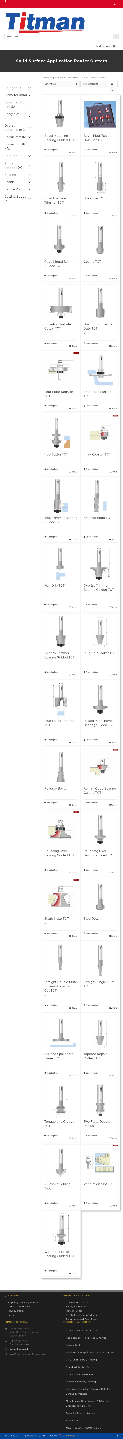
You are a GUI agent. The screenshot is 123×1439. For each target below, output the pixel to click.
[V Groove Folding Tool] (61, 1163)
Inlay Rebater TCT (97, 454)
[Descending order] (77, 84)
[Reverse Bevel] (61, 767)
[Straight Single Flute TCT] (100, 960)
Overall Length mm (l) (15, 128)
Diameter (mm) (15, 95)
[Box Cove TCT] (100, 177)
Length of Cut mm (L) (15, 105)
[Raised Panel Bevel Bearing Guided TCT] (100, 699)
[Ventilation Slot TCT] (100, 1163)
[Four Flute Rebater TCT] (61, 370)
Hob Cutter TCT (56, 454)
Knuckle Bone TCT (98, 518)
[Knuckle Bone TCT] (100, 496)
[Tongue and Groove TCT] (61, 1100)
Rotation (10, 156)
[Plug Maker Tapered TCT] (61, 699)
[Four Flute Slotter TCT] (100, 370)
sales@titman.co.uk (19, 1349)
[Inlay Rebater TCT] (100, 433)
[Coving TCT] (100, 240)
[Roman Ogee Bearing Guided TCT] (100, 767)
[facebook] (5, 1)
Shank (9, 182)
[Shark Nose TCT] (61, 897)
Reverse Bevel (55, 788)
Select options (52, 150)
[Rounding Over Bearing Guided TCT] (61, 829)
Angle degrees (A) (13, 165)
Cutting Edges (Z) (15, 199)
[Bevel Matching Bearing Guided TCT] (61, 114)
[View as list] (112, 90)
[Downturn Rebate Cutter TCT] (61, 303)
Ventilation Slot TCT (99, 1184)
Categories (12, 88)
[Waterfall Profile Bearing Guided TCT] (61, 1230)
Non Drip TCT (54, 585)
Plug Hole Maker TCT (100, 653)
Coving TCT (92, 261)
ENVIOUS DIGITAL (71, 1436)
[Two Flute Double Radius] (100, 1100)
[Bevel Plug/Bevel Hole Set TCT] (100, 114)
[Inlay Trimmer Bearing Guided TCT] (61, 496)
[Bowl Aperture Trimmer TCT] (61, 177)
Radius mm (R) (15, 137)
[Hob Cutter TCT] (61, 433)
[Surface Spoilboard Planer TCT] (61, 1032)
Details (74, 152)
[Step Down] (100, 897)
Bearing (10, 175)
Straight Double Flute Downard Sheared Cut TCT (60, 986)
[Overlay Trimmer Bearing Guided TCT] (100, 564)
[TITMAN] (44, 13)
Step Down (92, 918)
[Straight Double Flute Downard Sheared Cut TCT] (61, 960)
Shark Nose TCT (56, 918)
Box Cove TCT (94, 198)
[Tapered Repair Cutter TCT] (100, 1032)
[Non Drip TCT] (61, 564)
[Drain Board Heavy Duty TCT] (100, 303)
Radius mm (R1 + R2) (15, 146)
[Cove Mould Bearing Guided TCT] (61, 240)
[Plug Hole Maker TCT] (100, 632)
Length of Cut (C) (15, 116)
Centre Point (14, 189)
